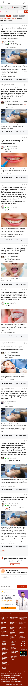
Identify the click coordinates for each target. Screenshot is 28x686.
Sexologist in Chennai (22, 638)
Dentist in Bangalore (4, 644)
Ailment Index (20, 677)
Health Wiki (11, 673)
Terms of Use (14, 650)
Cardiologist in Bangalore (5, 650)
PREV (3, 550)
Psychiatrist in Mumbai (13, 625)
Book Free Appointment (17, 3)
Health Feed (13, 18)
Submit (22, 586)
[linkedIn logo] (21, 646)
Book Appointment (21, 79)
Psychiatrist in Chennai (22, 625)
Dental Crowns (7, 18)
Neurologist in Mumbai (13, 630)
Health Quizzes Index (15, 675)
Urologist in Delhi (4, 631)
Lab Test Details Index (12, 679)
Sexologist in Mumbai (12, 638)
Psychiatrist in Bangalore (5, 655)
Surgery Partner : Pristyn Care (14, 652)
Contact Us (13, 645)
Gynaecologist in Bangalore (5, 653)
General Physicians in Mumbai (14, 618)
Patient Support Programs (16, 681)
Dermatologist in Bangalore (5, 658)
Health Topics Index (5, 677)
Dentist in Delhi (4, 616)
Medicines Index (12, 677)
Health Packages (4, 679)
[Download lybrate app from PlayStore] (23, 653)
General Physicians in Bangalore (4, 647)
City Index (3, 671)
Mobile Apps (13, 648)
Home (1, 18)
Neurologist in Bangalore (5, 660)
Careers (13, 647)
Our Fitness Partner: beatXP (14, 654)
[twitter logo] (24, 644)
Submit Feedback (8, 79)
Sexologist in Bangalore (4, 668)
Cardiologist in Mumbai (13, 620)
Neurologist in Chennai (22, 630)
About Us (13, 644)
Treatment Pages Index (5, 681)
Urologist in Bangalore (4, 663)
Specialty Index (24, 671)
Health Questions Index (5, 675)
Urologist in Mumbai (12, 633)
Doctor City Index (8, 671)
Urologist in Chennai (21, 633)
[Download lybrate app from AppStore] (23, 656)
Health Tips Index (18, 673)
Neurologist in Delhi (5, 630)
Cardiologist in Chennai (22, 620)
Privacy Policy (14, 656)
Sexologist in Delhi (4, 635)
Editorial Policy (14, 657)
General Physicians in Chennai (23, 618)
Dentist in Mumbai (13, 616)
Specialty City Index (5, 673)
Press (12, 659)
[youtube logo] (24, 646)
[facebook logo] (21, 644)
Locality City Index (16, 671)
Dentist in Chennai (23, 616)
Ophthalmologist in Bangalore (6, 665)
